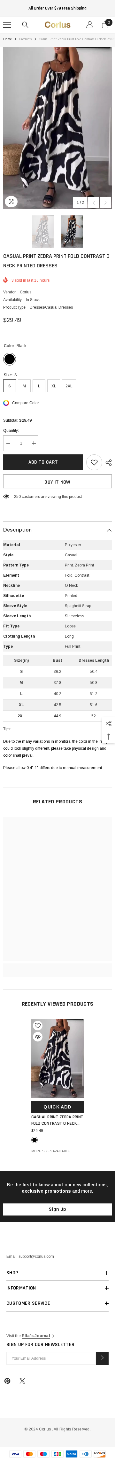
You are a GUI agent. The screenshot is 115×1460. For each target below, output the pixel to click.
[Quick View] (37, 1036)
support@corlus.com (36, 1256)
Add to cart (43, 462)
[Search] (25, 25)
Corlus (25, 292)
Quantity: (11, 430)
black (34, 1140)
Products (25, 39)
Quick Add (57, 1106)
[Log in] (89, 24)
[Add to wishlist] (94, 462)
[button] (93, 202)
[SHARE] (107, 462)
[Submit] (102, 1358)
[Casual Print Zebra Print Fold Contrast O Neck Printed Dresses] (57, 1058)
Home (7, 39)
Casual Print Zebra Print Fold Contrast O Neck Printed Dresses (57, 1120)
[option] (57, 128)
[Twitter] (22, 1381)
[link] (57, 966)
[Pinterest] (7, 1381)
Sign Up (57, 1209)
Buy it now (57, 482)
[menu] (7, 25)
